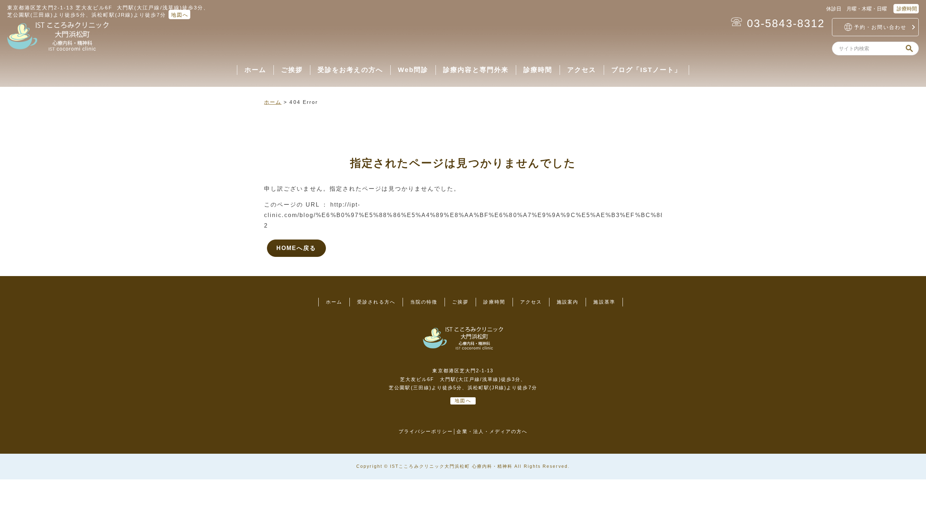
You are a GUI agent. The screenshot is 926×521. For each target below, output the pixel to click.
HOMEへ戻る (296, 248)
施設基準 (604, 302)
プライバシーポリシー (426, 431)
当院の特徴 (423, 302)
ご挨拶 (292, 69)
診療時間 (906, 9)
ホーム (255, 69)
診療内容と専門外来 (476, 69)
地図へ (179, 15)
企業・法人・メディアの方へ (491, 431)
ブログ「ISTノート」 (646, 69)
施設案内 (567, 302)
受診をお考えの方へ (350, 69)
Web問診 (413, 69)
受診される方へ (376, 302)
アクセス (581, 69)
